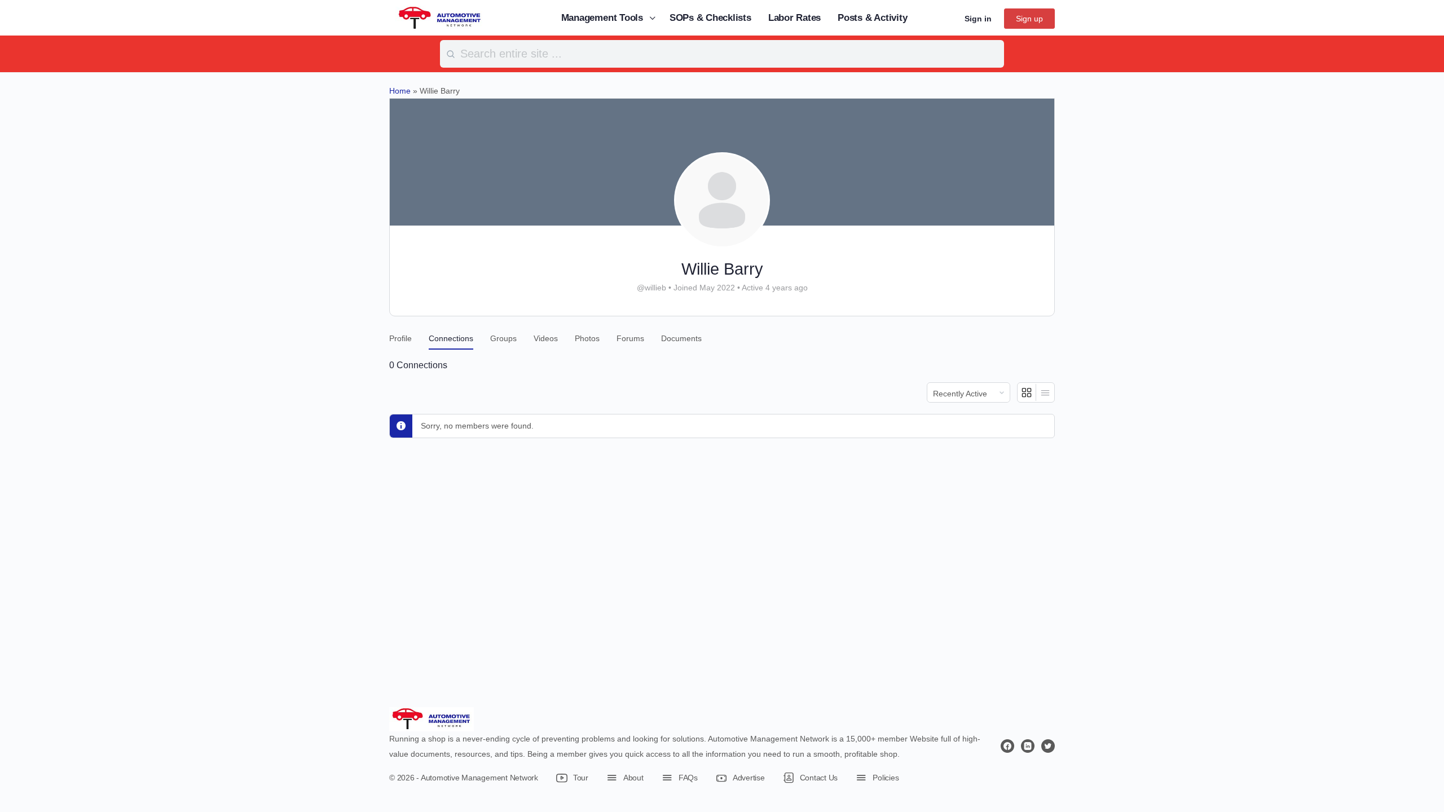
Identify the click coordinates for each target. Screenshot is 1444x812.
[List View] (1045, 392)
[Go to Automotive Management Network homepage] (440, 17)
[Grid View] (1027, 392)
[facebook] (1007, 746)
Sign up (1029, 18)
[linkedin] (1027, 746)
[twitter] (1048, 746)
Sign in (978, 18)
